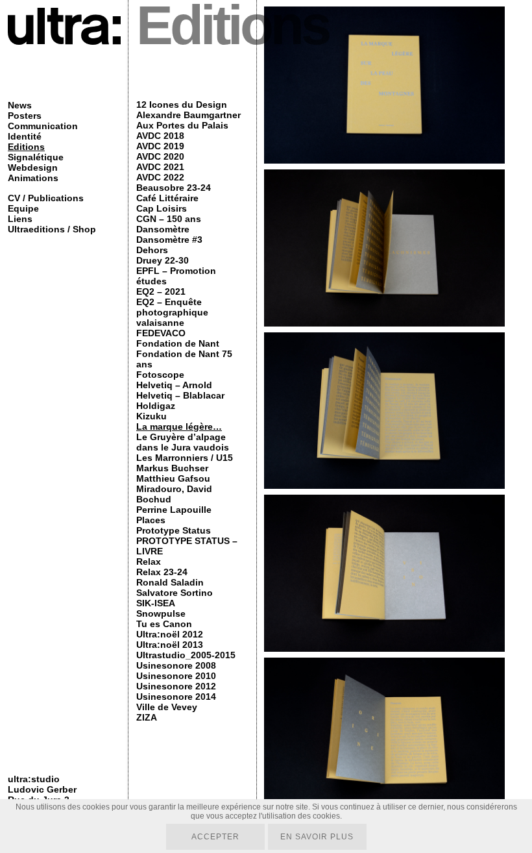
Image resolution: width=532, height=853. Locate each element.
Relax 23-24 (161, 572)
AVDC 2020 (160, 156)
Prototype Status (173, 530)
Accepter (215, 836)
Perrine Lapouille (174, 509)
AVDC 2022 (160, 177)
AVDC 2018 (160, 135)
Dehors (152, 250)
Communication (43, 126)
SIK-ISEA (155, 603)
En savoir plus (317, 836)
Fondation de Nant (177, 343)
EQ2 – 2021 (161, 291)
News (20, 105)
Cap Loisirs (161, 208)
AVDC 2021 (160, 167)
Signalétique (36, 157)
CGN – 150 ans (168, 219)
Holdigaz (155, 406)
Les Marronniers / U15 (184, 457)
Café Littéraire (167, 198)
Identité (25, 136)
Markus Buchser (172, 468)
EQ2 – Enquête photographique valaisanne (172, 312)
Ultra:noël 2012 (169, 634)
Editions (26, 147)
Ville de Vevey (166, 707)
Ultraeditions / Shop (52, 229)
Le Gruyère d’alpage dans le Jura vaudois (182, 442)
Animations (33, 178)
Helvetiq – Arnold (174, 385)
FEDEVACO (161, 333)
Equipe (23, 208)
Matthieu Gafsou (173, 478)
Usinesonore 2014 (176, 696)
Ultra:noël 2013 (169, 644)
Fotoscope (160, 374)
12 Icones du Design (181, 104)
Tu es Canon (164, 624)
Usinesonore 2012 (176, 686)
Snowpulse (161, 613)
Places (150, 520)
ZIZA (146, 717)
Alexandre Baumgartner (188, 115)
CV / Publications (46, 198)
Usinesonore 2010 (176, 676)
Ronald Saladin (170, 582)
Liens (20, 219)
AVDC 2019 (160, 146)
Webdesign (33, 167)
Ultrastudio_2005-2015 (186, 655)
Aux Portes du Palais (182, 125)
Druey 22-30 (162, 260)
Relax (148, 561)
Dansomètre (162, 229)
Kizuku (151, 416)
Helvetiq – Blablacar (180, 395)
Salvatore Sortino (174, 592)
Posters (25, 115)
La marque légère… (179, 426)
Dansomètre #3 (169, 239)
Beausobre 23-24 (173, 187)
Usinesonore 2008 (176, 665)
